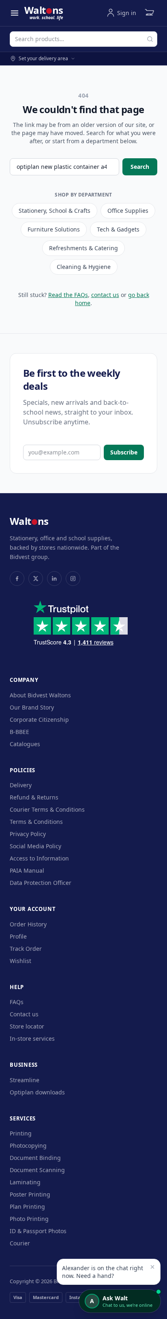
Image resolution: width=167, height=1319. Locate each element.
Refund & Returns (34, 797)
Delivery (21, 785)
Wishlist (20, 961)
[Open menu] (14, 13)
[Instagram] (73, 578)
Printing (21, 1133)
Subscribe (123, 452)
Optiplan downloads (37, 1092)
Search (140, 166)
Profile (18, 936)
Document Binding (35, 1158)
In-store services (32, 1038)
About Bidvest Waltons (40, 695)
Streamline (24, 1080)
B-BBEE (19, 732)
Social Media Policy (35, 846)
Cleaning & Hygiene (84, 267)
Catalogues (25, 744)
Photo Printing (29, 1219)
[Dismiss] (152, 1266)
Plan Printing (27, 1206)
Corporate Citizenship (39, 719)
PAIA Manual (27, 870)
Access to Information (39, 858)
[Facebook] (17, 578)
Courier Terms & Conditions (47, 809)
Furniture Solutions (54, 229)
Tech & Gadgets (118, 229)
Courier (20, 1243)
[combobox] (83, 39)
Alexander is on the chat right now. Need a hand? (102, 1272)
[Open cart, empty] (149, 13)
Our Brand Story (32, 707)
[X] (35, 578)
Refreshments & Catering (83, 248)
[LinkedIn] (54, 578)
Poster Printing (30, 1194)
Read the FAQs (68, 295)
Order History (28, 924)
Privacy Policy (28, 834)
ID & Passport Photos (38, 1231)
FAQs (17, 1002)
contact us (105, 295)
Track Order (26, 948)
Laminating (25, 1182)
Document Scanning (37, 1170)
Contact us (24, 1014)
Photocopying (28, 1145)
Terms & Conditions (36, 821)
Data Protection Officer (40, 883)
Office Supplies (127, 210)
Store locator (27, 1026)
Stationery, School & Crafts (54, 210)
